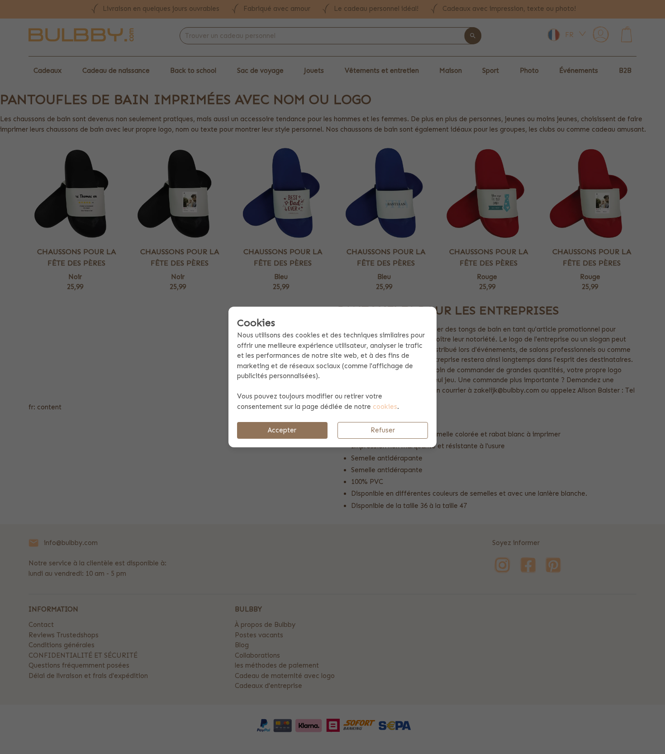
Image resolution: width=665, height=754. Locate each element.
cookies (385, 407)
